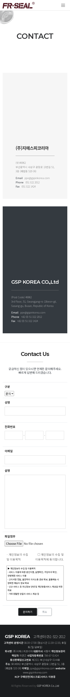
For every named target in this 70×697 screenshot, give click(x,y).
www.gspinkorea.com (35, 672)
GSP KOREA (17, 636)
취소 (44, 612)
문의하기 (27, 612)
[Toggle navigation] (63, 5)
